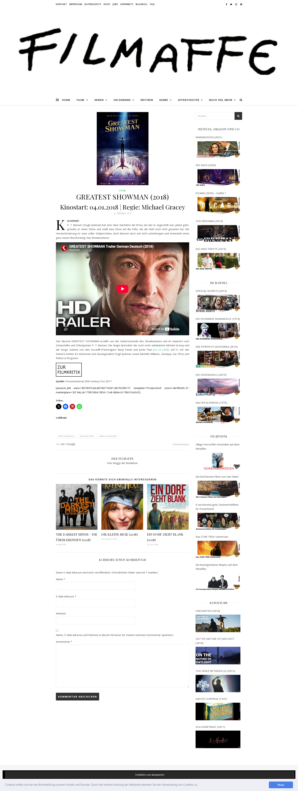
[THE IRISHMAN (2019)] (218, 233)
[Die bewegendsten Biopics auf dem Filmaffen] (218, 581)
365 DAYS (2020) (206, 165)
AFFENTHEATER (188, 100)
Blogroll (142, 4)
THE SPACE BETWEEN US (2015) (215, 671)
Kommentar (64, 641)
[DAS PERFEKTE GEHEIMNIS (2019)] (218, 359)
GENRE (163, 100)
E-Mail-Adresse (66, 596)
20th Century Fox (66, 436)
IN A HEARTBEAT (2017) (210, 727)
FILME (81, 100)
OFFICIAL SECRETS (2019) (211, 291)
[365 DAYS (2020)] (218, 178)
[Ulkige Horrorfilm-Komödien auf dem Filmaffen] (218, 461)
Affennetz (126, 4)
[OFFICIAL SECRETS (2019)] (218, 303)
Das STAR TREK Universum (212, 536)
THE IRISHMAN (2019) (209, 221)
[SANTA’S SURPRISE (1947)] (218, 711)
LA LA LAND (161, 349)
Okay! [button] (280, 784)
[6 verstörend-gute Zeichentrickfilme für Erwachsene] (218, 521)
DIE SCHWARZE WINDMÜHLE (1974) (218, 318)
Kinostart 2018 (87, 436)
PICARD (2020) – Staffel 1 (211, 193)
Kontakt (61, 4)
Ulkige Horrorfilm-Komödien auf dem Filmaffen (218, 446)
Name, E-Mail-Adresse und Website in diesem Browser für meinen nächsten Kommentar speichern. (115, 635)
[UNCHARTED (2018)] (218, 623)
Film (122, 190)
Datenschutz (93, 4)
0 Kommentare (181, 444)
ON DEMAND (122, 100)
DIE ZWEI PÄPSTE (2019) (211, 249)
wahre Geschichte (108, 436)
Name (60, 579)
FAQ (152, 4)
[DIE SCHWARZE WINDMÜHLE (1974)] (218, 331)
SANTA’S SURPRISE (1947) (211, 698)
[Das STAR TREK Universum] (218, 549)
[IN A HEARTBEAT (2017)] (218, 739)
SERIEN (99, 100)
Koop (107, 4)
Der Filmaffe (68, 444)
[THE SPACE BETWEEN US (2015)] (218, 683)
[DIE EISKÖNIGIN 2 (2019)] (218, 387)
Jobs (115, 4)
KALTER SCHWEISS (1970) (211, 402)
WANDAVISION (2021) (209, 137)
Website (61, 613)
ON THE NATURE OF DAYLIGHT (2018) (215, 641)
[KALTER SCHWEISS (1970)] (218, 415)
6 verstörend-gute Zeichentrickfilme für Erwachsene (217, 507)
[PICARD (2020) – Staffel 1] (218, 205)
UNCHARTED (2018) (208, 611)
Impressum (75, 4)
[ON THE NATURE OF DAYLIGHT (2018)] (218, 655)
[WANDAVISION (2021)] (218, 150)
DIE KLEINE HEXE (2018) (119, 534)
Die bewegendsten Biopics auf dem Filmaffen (217, 567)
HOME (66, 100)
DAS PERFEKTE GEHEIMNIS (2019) (217, 346)
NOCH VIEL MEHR (220, 100)
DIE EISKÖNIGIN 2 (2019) (211, 374)
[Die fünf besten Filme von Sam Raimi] (218, 489)
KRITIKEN (147, 100)
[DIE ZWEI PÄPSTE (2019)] (218, 261)
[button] (199, 785)
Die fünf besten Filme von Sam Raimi (217, 476)
